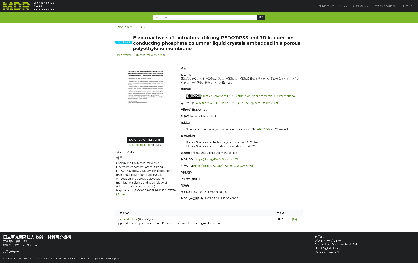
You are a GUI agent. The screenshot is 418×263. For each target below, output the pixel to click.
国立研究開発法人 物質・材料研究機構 (37, 237)
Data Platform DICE (327, 252)
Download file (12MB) (145, 139)
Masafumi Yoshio (148, 55)
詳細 (294, 219)
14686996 (262, 129)
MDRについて (326, 6)
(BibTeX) (121, 194)
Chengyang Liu (125, 55)
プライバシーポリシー (328, 240)
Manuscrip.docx (127, 219)
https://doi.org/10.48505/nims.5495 (217, 159)
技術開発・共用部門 (15, 241)
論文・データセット (139, 27)
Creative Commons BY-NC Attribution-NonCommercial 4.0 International (248, 95)
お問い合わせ (361, 6)
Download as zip (140, 144)
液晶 (198, 103)
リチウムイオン (211, 103)
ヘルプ (344, 6)
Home (119, 27)
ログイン (408, 6)
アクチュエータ (230, 103)
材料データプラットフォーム (20, 245)
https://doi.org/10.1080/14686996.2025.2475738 (223, 165)
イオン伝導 (247, 103)
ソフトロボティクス (266, 103)
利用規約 (320, 236)
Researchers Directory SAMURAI (336, 244)
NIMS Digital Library (327, 248)
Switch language (385, 6)
